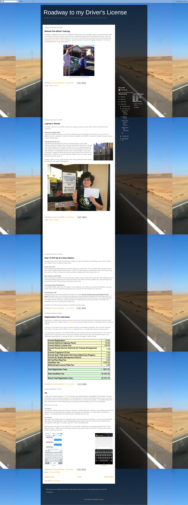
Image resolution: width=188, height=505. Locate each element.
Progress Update (54, 85)
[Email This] (78, 83)
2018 (122, 97)
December (125, 106)
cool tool (70, 322)
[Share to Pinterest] (85, 83)
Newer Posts (50, 477)
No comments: (70, 83)
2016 (122, 99)
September (125, 138)
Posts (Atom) (56, 481)
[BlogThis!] (79, 83)
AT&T (66, 396)
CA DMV (136, 107)
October (124, 136)
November (125, 109)
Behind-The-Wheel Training (57, 31)
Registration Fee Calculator (57, 317)
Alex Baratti (123, 90)
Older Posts (108, 477)
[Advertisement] (79, 103)
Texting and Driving (54, 472)
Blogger (101, 499)
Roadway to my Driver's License (85, 12)
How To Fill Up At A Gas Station (59, 258)
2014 (122, 104)
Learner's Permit (52, 124)
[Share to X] (81, 83)
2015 (122, 101)
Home (79, 477)
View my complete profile (125, 92)
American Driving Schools (57, 40)
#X (46, 393)
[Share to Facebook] (83, 83)
